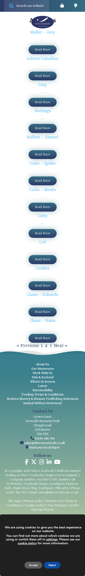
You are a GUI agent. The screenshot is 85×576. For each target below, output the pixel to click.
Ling (42, 84)
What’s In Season (42, 381)
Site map (14, 501)
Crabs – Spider (42, 163)
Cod (42, 242)
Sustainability (42, 390)
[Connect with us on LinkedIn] (49, 462)
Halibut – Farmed (42, 137)
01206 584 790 (45, 438)
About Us (42, 364)
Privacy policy (33, 501)
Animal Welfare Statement (42, 403)
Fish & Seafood (42, 377)
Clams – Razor (43, 320)
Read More (42, 49)
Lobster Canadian (42, 58)
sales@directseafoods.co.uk (44, 443)
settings (52, 539)
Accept (33, 565)
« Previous (28, 346)
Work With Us (43, 373)
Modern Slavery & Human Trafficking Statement (42, 399)
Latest (42, 386)
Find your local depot (44, 447)
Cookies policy (34, 505)
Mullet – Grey (42, 32)
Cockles (42, 268)
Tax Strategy (57, 505)
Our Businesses (42, 369)
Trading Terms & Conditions (42, 394)
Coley (42, 216)
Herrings (42, 111)
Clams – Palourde (42, 294)
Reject (52, 565)
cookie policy (27, 543)
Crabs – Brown (42, 190)
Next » (60, 346)
